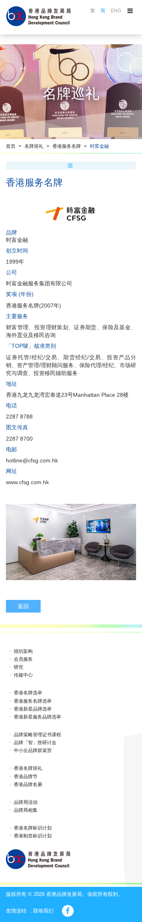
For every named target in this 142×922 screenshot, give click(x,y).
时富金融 (99, 146)
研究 (18, 667)
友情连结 (16, 911)
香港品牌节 (25, 776)
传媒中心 (23, 675)
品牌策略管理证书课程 (37, 734)
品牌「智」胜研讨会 (35, 742)
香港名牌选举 (28, 693)
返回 (23, 606)
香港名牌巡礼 (28, 768)
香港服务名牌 (66, 146)
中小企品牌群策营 (33, 750)
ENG (116, 10)
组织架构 (23, 651)
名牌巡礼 (33, 146)
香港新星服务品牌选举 (37, 717)
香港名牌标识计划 (33, 828)
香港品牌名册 (28, 784)
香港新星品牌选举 (33, 709)
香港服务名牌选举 (33, 701)
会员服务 (23, 659)
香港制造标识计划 (33, 836)
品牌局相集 (25, 810)
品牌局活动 (25, 802)
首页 (10, 146)
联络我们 (43, 911)
